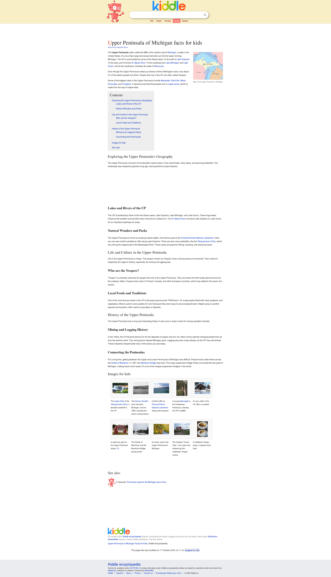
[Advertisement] (165, 31)
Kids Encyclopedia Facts (118, 47)
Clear (199, 15)
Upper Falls (119, 401)
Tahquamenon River (119, 404)
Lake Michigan (172, 62)
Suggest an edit (192, 550)
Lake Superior (183, 59)
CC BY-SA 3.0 (135, 568)
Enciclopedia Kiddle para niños (168, 573)
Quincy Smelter (141, 401)
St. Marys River (138, 62)
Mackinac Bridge (148, 362)
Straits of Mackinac (120, 362)
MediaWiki (149, 570)
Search (205, 15)
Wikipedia (112, 570)
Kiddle (110, 573)
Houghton (126, 83)
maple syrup (173, 83)
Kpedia (176, 21)
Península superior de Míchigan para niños (146, 481)
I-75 (117, 448)
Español (185, 21)
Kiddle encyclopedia (132, 536)
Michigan (172, 52)
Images (159, 21)
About (128, 573)
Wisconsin (159, 66)
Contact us (148, 573)
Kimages (168, 21)
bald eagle (184, 401)
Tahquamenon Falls (206, 241)
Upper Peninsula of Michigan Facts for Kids (127, 543)
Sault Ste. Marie (178, 80)
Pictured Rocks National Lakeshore (197, 237)
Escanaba (112, 83)
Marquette (165, 80)
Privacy (137, 573)
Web (151, 21)
